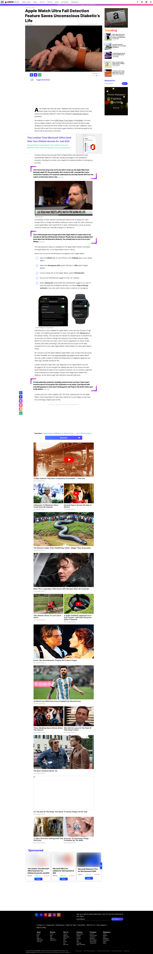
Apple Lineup (26, 2)
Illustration (105, 938)
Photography (106, 940)
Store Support (101, 925)
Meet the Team (71, 925)
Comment (70, 438)
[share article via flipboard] (20, 405)
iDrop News (37, 950)
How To (42, 2)
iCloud (65, 938)
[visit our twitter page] (41, 915)
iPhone (38, 934)
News (35, 2)
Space (104, 943)
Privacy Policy (93, 935)
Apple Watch (28, 7)
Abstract (105, 935)
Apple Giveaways (80, 944)
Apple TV (39, 938)
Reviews (78, 935)
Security (78, 938)
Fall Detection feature (80, 114)
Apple (104, 937)
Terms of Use (93, 941)
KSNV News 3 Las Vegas (63, 120)
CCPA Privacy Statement (89, 951)
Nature (104, 941)
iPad (38, 935)
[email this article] (20, 401)
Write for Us (91, 925)
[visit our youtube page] (54, 915)
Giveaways (64, 2)
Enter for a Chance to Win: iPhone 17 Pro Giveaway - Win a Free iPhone (76, 4)
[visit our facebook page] (36, 915)
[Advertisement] (63, 94)
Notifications (60, 925)
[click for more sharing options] (39, 75)
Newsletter (81, 925)
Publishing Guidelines (116, 951)
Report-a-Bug (41, 927)
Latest (104, 934)
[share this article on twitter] (35, 75)
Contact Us (40, 925)
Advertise (92, 938)
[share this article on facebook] (31, 75)
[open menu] (2, 2)
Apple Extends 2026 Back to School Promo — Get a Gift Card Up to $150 (69, 433)
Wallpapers (75, 2)
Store (57, 2)
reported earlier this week (64, 355)
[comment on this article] (20, 409)
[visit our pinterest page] (45, 915)
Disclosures (126, 951)
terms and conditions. (31, 952)
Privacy (78, 937)
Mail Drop (65, 944)
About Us (92, 934)
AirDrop (65, 934)
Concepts (78, 943)
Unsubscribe (50, 925)
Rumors (49, 2)
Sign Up (125, 83)
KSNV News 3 (95, 69)
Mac (38, 937)
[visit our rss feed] (59, 915)
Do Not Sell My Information (103, 951)
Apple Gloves (79, 934)
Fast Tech (39, 941)
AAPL (77, 941)
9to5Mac (79, 120)
